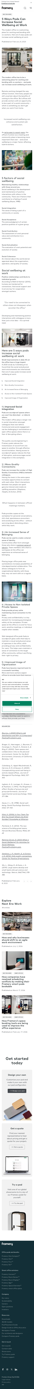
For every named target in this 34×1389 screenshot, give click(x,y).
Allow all (17, 703)
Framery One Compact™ (11, 1256)
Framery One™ (7, 1259)
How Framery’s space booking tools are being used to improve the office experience (15, 1024)
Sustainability (7, 1301)
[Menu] (31, 8)
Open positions (7, 1307)
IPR (3, 1385)
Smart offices (19, 973)
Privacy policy (6, 1382)
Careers (5, 1304)
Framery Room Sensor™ (10, 1277)
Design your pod (18, 1091)
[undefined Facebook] (24, 881)
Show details (24, 697)
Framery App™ (7, 1283)
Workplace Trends (8, 1330)
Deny (17, 709)
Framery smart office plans (12, 1288)
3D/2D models (7, 1322)
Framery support (8, 1357)
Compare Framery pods (10, 1336)
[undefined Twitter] (28, 881)
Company (5, 1294)
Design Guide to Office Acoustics (14, 1328)
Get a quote (18, 1147)
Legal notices (6, 1379)
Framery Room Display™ (11, 1280)
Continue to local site (8, 3)
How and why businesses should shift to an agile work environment (15, 940)
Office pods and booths (10, 1252)
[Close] (31, 2)
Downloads (6, 1319)
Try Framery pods (8, 1354)
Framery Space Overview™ (11, 1286)
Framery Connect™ (9, 1274)
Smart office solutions (10, 1270)
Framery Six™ (7, 1265)
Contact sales (7, 1348)
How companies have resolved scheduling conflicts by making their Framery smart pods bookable (15, 982)
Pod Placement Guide (10, 1325)
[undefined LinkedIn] (31, 881)
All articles (6, 908)
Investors (5, 1309)
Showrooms (6, 1351)
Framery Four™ (7, 1262)
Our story (5, 1298)
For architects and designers (12, 1333)
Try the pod (18, 1203)
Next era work (7, 14)
